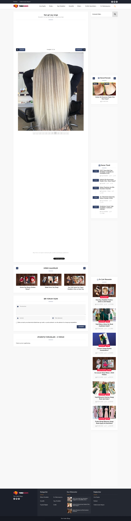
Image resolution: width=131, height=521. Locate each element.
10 (52, 133)
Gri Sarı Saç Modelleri (49, 17)
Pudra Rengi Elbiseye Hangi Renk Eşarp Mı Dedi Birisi (104, 422)
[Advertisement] (51, 35)
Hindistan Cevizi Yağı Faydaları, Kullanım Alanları (106, 208)
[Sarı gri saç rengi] (51, 91)
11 (55, 133)
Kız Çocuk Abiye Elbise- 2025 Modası (104, 373)
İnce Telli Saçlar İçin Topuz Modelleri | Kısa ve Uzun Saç (56, 288)
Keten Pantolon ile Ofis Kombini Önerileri (107, 188)
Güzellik (103, 183)
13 (61, 133)
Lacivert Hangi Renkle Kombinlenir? (104, 349)
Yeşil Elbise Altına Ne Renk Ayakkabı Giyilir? (104, 325)
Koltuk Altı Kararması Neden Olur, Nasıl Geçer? (105, 98)
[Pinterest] (117, 2)
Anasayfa (40, 17)
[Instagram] (114, 2)
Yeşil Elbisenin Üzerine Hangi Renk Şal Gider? (104, 398)
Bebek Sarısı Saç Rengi (31, 287)
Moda (109, 191)
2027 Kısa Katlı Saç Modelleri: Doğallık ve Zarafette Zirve (106, 172)
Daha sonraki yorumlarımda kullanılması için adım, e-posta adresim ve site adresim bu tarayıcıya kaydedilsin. (47, 322)
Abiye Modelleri (102, 370)
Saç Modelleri (104, 175)
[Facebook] (112, 2)
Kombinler (103, 191)
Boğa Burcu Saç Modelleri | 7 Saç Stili (79, 288)
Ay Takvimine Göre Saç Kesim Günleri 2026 (107, 197)
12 (58, 133)
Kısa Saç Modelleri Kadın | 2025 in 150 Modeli (104, 300)
